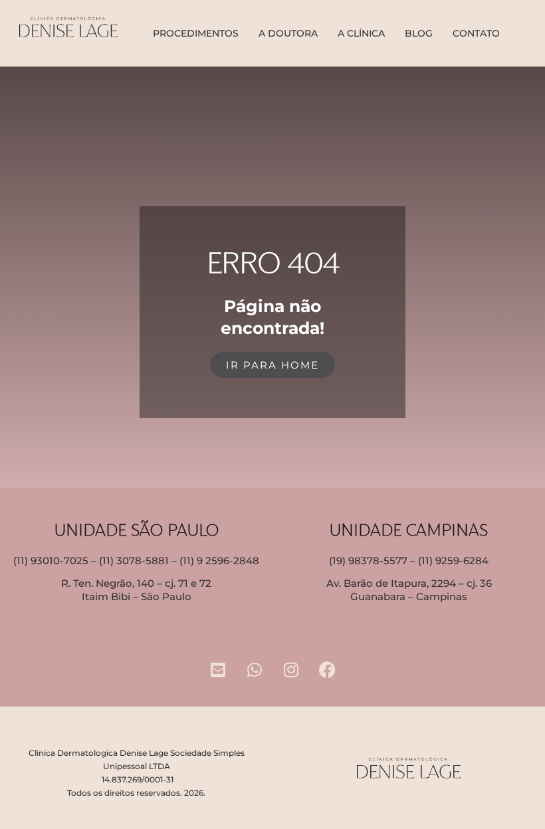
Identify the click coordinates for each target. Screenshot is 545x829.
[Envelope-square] (218, 670)
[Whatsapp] (254, 670)
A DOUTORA (288, 33)
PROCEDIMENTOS (196, 33)
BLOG (419, 33)
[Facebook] (327, 670)
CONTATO (476, 33)
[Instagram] (291, 670)
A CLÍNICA (361, 33)
